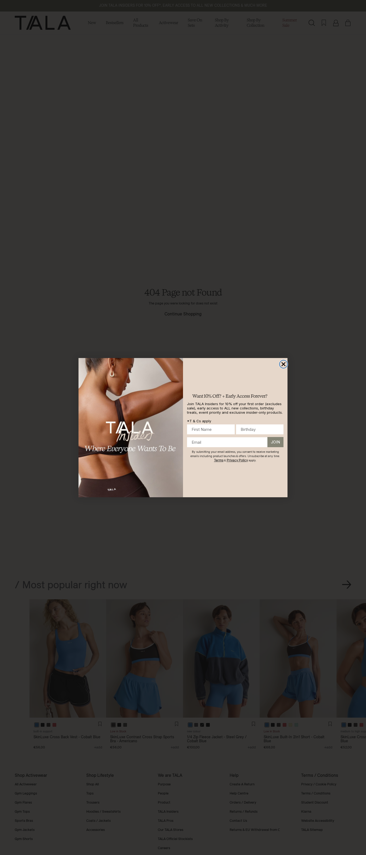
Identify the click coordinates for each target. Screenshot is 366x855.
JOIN (275, 442)
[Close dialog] (283, 364)
